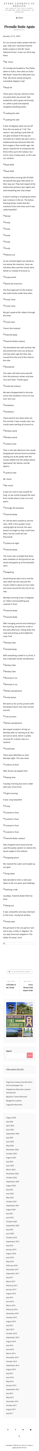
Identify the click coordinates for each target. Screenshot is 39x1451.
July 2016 (9, 1297)
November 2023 (12, 1150)
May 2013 (10, 1381)
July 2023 (9, 1161)
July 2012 (9, 1393)
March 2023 (10, 1169)
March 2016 (10, 1305)
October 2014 (11, 1333)
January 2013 (11, 1385)
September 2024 (12, 1134)
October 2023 (11, 1153)
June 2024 (10, 1142)
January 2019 (11, 1249)
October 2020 (11, 1221)
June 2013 (10, 1377)
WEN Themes (23, 1448)
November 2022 (12, 1173)
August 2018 (11, 1253)
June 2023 (10, 1165)
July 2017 (9, 1277)
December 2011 (12, 1401)
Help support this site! (15, 1069)
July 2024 (9, 1138)
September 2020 (12, 1225)
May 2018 (10, 1261)
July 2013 (9, 1373)
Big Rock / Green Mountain (16, 1097)
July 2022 (9, 1189)
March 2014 (10, 1353)
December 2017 (12, 1269)
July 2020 (9, 1229)
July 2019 (9, 1245)
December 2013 (12, 1357)
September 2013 (12, 1365)
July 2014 (9, 1345)
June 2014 (10, 1349)
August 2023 (11, 1157)
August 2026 (11, 1118)
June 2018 (10, 1257)
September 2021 (12, 1205)
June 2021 (10, 1217)
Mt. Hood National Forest (20, 972)
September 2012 (12, 1389)
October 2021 (11, 1201)
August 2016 (11, 1293)
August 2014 (11, 1341)
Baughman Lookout (14, 1101)
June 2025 (10, 1130)
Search (9, 1051)
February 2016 (11, 1309)
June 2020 (10, 1233)
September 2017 (12, 1273)
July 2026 (9, 1122)
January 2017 (11, 1289)
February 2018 (11, 1265)
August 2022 (11, 1185)
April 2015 (10, 1329)
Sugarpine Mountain (14, 1105)
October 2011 (11, 1405)
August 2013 (11, 1369)
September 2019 (12, 1241)
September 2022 (12, 1181)
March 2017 (10, 1281)
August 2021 (11, 1209)
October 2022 (11, 1177)
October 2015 (11, 1317)
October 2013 (11, 1361)
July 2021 (9, 1213)
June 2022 (10, 1193)
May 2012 (10, 1397)
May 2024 (10, 1146)
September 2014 (12, 1337)
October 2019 (11, 1237)
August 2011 (11, 1409)
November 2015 (12, 1313)
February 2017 (11, 1285)
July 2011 (9, 1413)
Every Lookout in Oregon (19, 4)
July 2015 (9, 1325)
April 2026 (10, 1126)
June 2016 (10, 1301)
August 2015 (11, 1321)
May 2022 (10, 1197)
